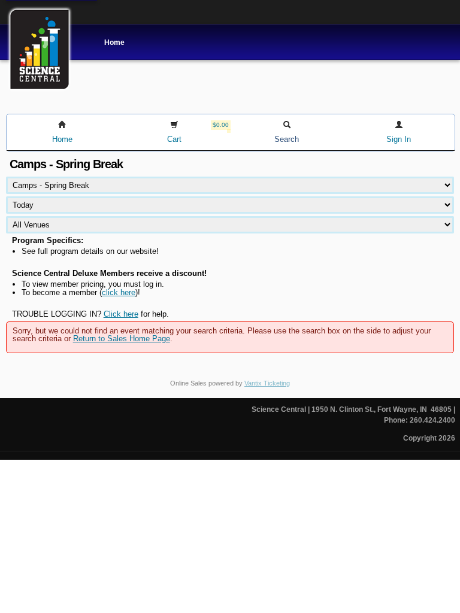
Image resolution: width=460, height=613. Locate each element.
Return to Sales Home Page (121, 338)
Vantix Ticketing (267, 383)
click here (118, 292)
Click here (121, 313)
